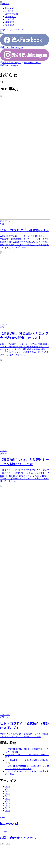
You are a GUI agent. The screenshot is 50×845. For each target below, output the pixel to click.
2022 (7, 796)
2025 (7, 789)
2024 (7, 791)
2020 (7, 801)
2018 (7, 806)
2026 (7, 786)
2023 (7, 794)
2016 (7, 810)
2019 (7, 803)
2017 (7, 808)
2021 (7, 798)
